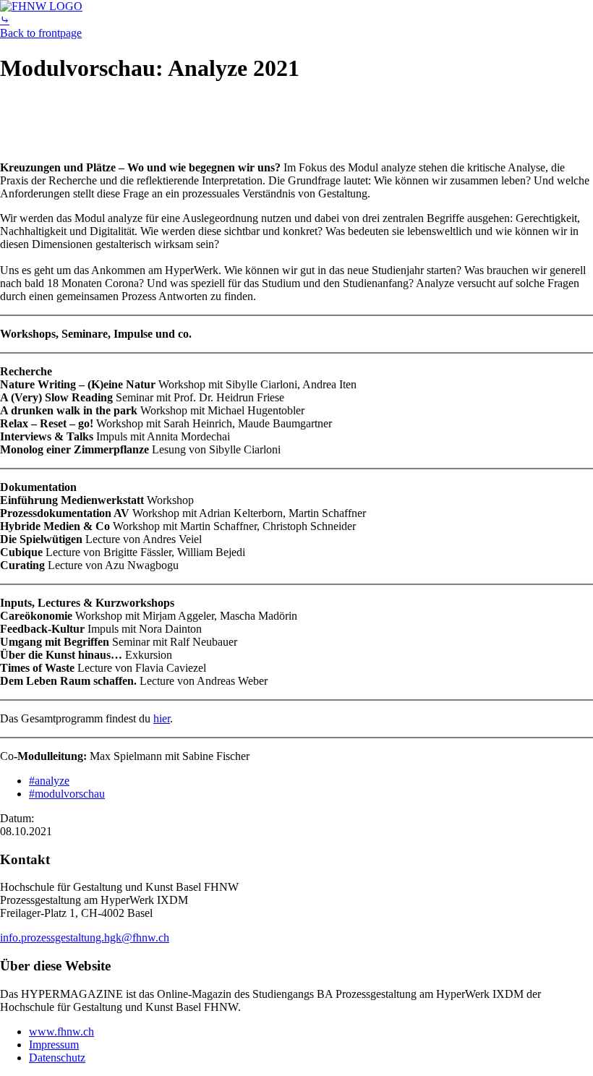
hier (161, 718)
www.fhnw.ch (61, 1031)
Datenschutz (57, 1057)
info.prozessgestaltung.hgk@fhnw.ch (84, 937)
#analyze (49, 780)
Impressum (54, 1044)
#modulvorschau (67, 793)
